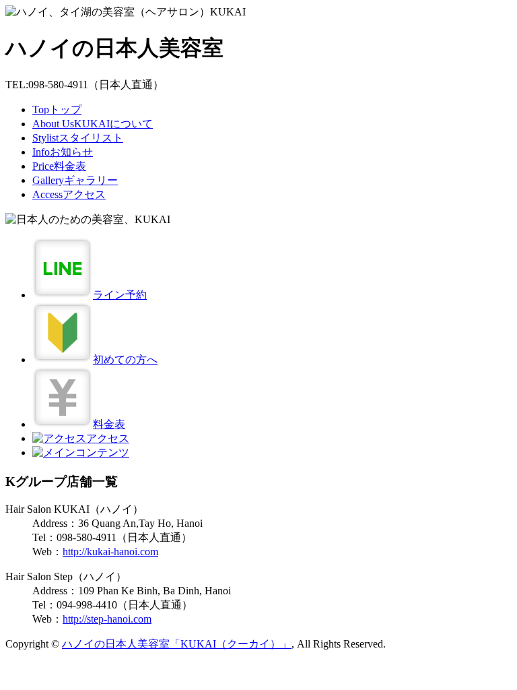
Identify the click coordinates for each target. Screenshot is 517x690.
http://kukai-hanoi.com (110, 551)
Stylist (77, 138)
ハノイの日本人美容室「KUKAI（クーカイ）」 (176, 644)
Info (62, 152)
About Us (92, 123)
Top (56, 109)
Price (59, 166)
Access (69, 194)
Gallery (75, 180)
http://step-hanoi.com (107, 619)
